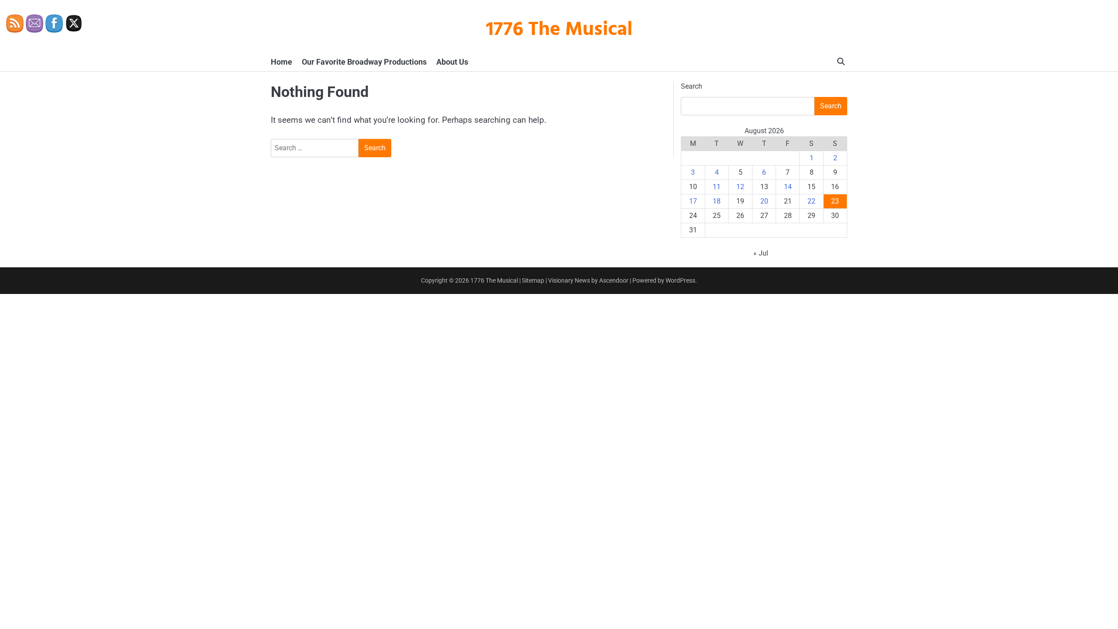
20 (764, 201)
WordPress (680, 280)
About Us (452, 61)
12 (740, 187)
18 (717, 201)
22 (811, 201)
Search (691, 86)
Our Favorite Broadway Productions (364, 61)
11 (717, 187)
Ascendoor (613, 280)
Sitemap (533, 280)
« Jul (760, 253)
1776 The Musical (559, 30)
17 (693, 201)
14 (788, 187)
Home (281, 61)
